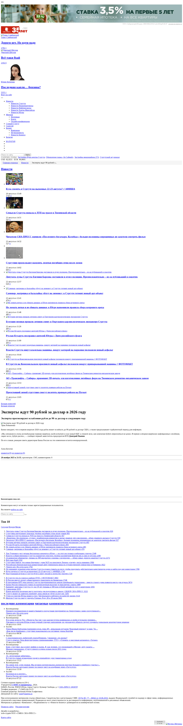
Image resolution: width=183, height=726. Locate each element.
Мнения (9, 115)
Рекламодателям (22, 707)
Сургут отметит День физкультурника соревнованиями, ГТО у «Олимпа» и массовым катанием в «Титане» (52, 640)
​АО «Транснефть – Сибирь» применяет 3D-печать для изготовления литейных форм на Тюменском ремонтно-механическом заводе (77, 378)
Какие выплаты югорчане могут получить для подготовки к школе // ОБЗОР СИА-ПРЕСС (47, 591)
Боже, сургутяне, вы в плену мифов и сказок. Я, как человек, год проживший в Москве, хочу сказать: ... (50, 647)
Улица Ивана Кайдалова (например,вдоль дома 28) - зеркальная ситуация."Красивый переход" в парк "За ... (52, 629)
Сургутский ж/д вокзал (110, 157)
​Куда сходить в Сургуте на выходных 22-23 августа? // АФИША (40, 189)
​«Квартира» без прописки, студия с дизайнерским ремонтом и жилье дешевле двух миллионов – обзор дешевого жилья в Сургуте (63, 538)
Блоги (13, 119)
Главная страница (10, 163)
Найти (28, 155)
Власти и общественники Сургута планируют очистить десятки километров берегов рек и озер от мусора (53, 556)
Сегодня (4, 527)
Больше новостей (8, 404)
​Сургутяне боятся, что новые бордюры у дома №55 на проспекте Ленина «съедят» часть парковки (50, 562)
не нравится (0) (18, 453)
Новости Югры (17, 112)
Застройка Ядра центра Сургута (31, 157)
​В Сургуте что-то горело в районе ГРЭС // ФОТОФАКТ (32, 578)
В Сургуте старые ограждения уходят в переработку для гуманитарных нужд (39, 658)
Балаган (9, 137)
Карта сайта (6, 717)
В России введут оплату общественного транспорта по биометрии (36, 580)
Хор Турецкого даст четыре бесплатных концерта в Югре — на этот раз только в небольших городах (51, 553)
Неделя (12, 527)
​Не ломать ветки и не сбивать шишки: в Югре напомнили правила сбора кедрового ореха (55, 307)
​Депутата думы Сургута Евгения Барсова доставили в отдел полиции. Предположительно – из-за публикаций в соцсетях (72, 277)
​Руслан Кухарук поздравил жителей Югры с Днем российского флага (44, 335)
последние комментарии (17, 603)
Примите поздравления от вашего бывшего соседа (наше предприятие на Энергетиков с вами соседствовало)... (53, 611)
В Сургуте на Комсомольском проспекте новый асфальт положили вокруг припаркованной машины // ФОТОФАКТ (69, 364)
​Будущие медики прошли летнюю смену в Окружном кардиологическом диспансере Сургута (56, 321)
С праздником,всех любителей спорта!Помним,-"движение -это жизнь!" (37, 638)
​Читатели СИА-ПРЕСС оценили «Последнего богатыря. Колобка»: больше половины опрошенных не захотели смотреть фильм (76, 236)
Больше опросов (8, 406)
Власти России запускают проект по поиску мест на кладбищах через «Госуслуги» (41, 667)
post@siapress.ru (25, 694)
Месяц (18, 527)
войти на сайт (17, 509)
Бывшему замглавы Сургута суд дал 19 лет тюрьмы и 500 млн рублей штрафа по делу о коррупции (50, 587)
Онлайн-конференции (20, 121)
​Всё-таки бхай (14, 560)
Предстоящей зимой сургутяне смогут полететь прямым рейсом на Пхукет (46, 392)
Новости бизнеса (18, 135)
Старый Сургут (12, 124)
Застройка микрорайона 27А (87, 157)
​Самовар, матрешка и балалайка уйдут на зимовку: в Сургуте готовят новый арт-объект (54, 293)
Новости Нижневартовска (22, 106)
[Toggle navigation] (2, 97)
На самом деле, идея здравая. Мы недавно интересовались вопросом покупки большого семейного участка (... (53, 665)
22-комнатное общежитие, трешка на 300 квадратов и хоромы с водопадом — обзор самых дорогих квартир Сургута (58, 558)
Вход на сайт (6, 95)
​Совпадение (13, 589)
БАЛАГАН (10, 141)
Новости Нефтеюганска (21, 108)
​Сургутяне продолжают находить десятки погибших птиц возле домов (44, 262)
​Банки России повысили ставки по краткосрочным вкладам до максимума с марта (43, 585)
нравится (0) (6, 453)
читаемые (41, 603)
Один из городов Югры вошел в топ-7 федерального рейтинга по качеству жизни (43, 596)
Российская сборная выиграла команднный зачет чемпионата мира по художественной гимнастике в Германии (55, 565)
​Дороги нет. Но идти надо (19, 567)
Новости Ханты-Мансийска (23, 110)
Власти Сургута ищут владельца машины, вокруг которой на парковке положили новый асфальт (59, 350)
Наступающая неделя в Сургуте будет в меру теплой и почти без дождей (39, 574)
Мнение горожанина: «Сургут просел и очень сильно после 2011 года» (36, 649)
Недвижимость (17, 133)
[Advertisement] (75, 478)
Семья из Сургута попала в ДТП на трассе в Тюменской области (41, 212)
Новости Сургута (18, 103)
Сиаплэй (9, 126)
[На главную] (16, 33)
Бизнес (9, 128)
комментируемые (61, 603)
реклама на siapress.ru (175, 24)
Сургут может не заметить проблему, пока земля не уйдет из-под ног (37, 594)
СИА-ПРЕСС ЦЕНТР (68, 687)
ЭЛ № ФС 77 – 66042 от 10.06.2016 (93, 698)
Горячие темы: (9, 157)
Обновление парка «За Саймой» (60, 157)
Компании (15, 130)
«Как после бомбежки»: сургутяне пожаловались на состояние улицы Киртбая (39, 631)
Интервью (15, 117)
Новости (9, 101)
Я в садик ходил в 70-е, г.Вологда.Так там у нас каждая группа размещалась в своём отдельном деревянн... (51, 620)
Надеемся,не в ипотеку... (16, 674)
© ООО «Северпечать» (21, 685)
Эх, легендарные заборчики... (18, 656)
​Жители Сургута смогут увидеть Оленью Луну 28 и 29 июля (34, 598)
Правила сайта (7, 707)
